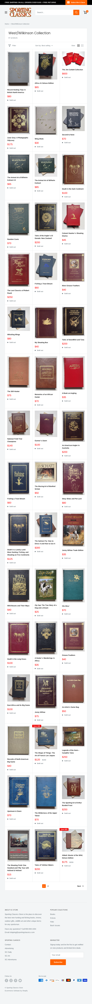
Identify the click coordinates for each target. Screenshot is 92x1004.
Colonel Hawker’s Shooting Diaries (72, 234)
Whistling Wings (13, 334)
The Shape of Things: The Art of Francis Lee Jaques (45, 754)
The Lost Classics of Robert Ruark (18, 291)
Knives (53, 918)
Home (7, 24)
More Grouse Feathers (71, 286)
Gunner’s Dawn (41, 441)
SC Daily (8, 952)
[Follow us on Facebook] (6, 980)
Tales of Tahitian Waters (44, 865)
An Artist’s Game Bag (70, 707)
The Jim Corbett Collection (72, 70)
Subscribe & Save (78, 2)
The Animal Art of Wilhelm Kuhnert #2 (17, 178)
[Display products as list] (82, 45)
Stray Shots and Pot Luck (72, 499)
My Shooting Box (41, 342)
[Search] (76, 12)
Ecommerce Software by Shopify (16, 991)
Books (52, 914)
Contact (8, 945)
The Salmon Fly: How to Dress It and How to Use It (45, 542)
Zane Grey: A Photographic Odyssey (17, 139)
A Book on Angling (69, 393)
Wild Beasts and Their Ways (18, 606)
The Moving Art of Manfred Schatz (45, 487)
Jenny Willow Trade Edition (72, 550)
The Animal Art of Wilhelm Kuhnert (45, 181)
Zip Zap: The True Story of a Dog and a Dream (46, 606)
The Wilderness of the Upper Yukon (46, 814)
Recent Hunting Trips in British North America (16, 91)
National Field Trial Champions (14, 440)
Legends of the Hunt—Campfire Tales (70, 751)
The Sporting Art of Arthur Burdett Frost (72, 804)
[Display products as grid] (78, 45)
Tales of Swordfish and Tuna (73, 340)
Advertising (9, 948)
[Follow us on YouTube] (20, 980)
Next (79, 886)
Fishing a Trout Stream (43, 284)
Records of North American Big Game (17, 760)
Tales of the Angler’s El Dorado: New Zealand (44, 237)
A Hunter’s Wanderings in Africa (45, 659)
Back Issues (55, 925)
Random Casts (13, 239)
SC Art (7, 956)
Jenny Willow (40, 712)
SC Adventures (11, 959)
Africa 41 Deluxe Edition (44, 83)
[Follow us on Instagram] (11, 980)
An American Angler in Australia (71, 446)
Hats (52, 922)
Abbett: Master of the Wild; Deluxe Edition (72, 856)
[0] (85, 12)
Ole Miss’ (66, 606)
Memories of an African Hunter (44, 395)
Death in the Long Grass (16, 659)
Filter (14, 45)
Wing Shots (39, 139)
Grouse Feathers (68, 655)
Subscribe (58, 962)
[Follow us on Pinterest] (15, 980)
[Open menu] (6, 12)
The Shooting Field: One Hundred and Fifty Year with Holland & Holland (18, 867)
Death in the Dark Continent (72, 189)
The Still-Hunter (13, 391)
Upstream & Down (14, 811)
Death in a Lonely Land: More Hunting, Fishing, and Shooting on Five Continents (18, 552)
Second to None (68, 135)
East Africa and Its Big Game (18, 705)
